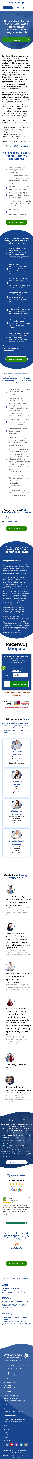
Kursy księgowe (9, 1382)
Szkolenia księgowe (11, 1395)
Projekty (7, 1440)
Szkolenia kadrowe (10, 1398)
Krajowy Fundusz (10, 1419)
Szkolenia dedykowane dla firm (15, 1401)
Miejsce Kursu (7, 674)
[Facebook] (7, 1444)
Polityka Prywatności (18, 1450)
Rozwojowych (17, 1421)
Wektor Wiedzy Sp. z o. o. (13, 1360)
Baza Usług (8, 1421)
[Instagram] (16, 1444)
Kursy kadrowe (9, 1385)
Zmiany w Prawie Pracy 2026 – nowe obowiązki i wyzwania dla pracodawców (17, 978)
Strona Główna (8, 34)
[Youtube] (11, 1444)
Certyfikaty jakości (16, 1452)
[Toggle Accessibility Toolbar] (3, 668)
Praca (6, 1437)
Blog (5, 1432)
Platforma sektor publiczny (13, 1411)
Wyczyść (15, 678)
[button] (29, 7)
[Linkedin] (21, 1444)
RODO (27, 1450)
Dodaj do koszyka (19, 684)
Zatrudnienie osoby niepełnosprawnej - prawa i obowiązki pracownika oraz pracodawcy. (18, 900)
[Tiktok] (25, 1444)
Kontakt (7, 1429)
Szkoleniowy (20, 1419)
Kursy (14, 34)
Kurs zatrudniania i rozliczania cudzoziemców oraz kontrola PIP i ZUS (18, 1090)
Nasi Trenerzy (8, 1435)
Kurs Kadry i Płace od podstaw (15, 1066)
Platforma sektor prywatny (13, 1409)
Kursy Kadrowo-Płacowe (22, 34)
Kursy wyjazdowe (10, 1387)
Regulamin (6, 1450)
